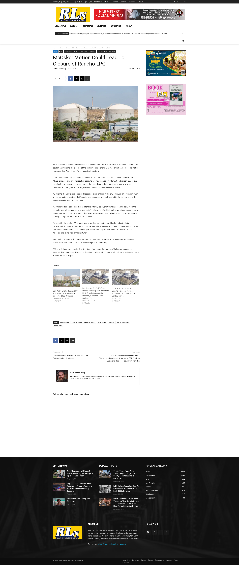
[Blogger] (148, 532)
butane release (77, 322)
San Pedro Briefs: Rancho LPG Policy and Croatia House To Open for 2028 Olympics (65, 293)
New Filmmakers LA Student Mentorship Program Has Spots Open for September (80, 473)
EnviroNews (68, 51)
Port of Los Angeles (123, 322)
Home (55, 48)
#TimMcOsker (64, 322)
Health (76, 51)
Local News (83, 51)
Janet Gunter (102, 322)
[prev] (178, 33)
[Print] (87, 78)
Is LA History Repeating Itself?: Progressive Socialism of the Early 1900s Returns (126, 488)
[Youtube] (184, 1)
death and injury (89, 322)
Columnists (92, 51)
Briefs (68, 48)
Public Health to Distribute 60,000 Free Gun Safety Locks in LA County (70, 357)
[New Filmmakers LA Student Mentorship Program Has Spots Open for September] (59, 474)
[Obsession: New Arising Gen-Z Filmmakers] (59, 502)
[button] (183, 41)
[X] (181, 1)
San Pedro (112, 51)
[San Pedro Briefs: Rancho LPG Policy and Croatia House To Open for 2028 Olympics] (66, 278)
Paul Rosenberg (102, 51)
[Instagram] (177, 1)
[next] (182, 33)
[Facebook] (174, 1)
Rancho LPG (58, 325)
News (61, 48)
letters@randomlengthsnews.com (112, 544)
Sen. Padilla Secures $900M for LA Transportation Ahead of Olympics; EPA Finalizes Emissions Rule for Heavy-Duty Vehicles (119, 358)
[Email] (82, 78)
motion (111, 322)
